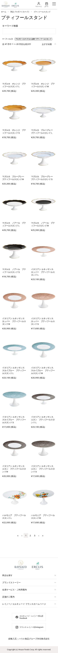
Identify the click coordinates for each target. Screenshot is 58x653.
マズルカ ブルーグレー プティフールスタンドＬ (43, 131)
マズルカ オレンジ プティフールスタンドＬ (14, 85)
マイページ (38, 6)
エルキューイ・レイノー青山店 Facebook (31, 617)
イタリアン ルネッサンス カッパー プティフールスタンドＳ (43, 321)
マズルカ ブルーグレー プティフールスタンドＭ (14, 178)
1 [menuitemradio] (25, 535)
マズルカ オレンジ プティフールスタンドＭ (43, 85)
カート (46, 6)
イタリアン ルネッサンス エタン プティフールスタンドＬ (43, 419)
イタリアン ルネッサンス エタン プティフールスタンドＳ (43, 469)
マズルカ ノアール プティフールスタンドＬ (14, 224)
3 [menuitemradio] (34, 535)
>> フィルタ (8, 38)
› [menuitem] (38, 535)
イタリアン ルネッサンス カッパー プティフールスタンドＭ (14, 321)
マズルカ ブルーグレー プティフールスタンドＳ (43, 178)
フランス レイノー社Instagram (31, 627)
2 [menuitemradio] (30, 535)
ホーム (3, 12)
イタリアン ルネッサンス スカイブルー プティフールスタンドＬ (14, 370)
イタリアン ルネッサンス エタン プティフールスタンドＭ (14, 469)
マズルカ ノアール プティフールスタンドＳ (14, 270)
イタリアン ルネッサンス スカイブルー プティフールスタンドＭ (43, 370)
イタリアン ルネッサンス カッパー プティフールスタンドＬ (43, 272)
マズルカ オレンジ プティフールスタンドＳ (14, 131)
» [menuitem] (42, 535)
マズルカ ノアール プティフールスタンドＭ (43, 224)
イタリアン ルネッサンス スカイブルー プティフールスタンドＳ (14, 419)
